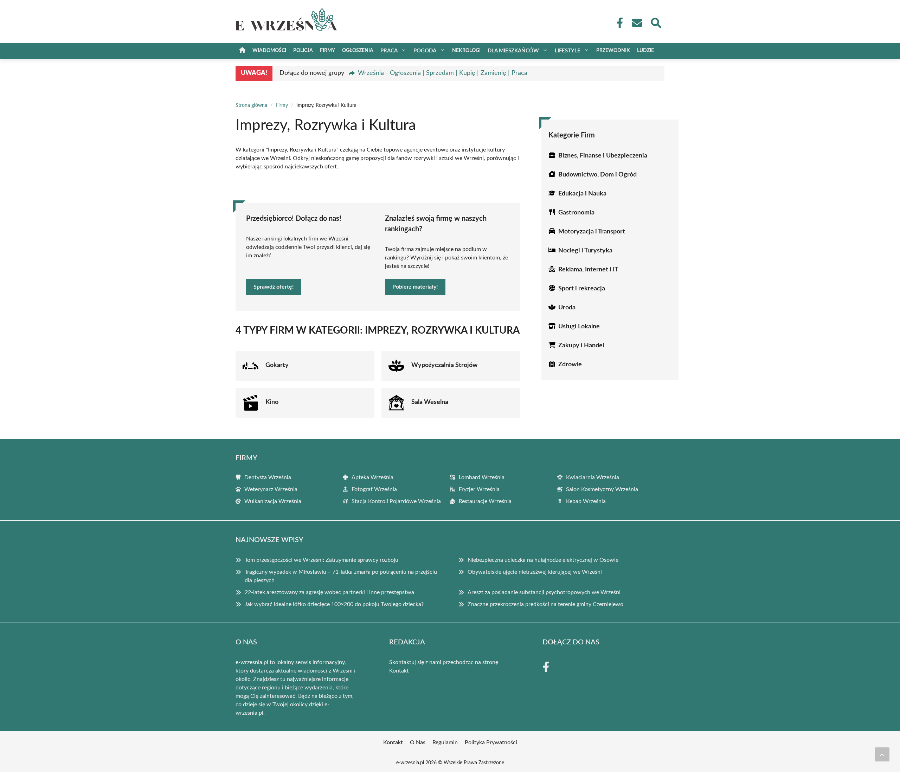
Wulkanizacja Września (272, 501)
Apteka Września (372, 477)
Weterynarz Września (270, 489)
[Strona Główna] (242, 51)
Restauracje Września (485, 501)
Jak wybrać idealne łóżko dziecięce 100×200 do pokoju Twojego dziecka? (334, 604)
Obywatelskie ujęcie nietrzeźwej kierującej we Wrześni (535, 572)
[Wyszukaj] (655, 22)
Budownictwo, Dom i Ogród (597, 175)
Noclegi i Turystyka (585, 250)
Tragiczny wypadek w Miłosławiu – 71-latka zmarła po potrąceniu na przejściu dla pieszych (341, 576)
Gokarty (277, 365)
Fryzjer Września (479, 489)
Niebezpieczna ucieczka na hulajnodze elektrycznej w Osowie (543, 560)
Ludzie (645, 50)
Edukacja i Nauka (582, 194)
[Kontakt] (636, 23)
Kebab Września (586, 501)
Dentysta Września (267, 477)
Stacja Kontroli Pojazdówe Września (396, 501)
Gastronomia (576, 213)
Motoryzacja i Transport (591, 232)
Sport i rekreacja (581, 288)
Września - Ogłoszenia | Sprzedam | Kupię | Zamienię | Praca (442, 73)
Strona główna (251, 105)
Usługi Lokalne (579, 326)
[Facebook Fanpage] (617, 23)
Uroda (567, 307)
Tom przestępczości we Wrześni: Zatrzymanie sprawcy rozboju (321, 560)
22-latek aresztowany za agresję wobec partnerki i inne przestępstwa (329, 592)
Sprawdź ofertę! (273, 287)
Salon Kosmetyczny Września (602, 489)
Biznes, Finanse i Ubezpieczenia (602, 156)
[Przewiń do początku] (882, 754)
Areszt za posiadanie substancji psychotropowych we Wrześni (544, 592)
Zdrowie (570, 364)
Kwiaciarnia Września (592, 477)
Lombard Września (481, 477)
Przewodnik (613, 50)
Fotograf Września (374, 489)
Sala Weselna (429, 402)
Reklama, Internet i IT (588, 269)
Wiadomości (269, 50)
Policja (303, 50)
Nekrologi (466, 50)
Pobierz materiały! (415, 287)
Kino (271, 402)
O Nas (417, 742)
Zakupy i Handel (581, 345)
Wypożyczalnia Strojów (444, 365)
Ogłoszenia (357, 50)
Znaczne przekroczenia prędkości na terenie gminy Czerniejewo (545, 604)
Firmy (327, 50)
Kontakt (399, 671)
